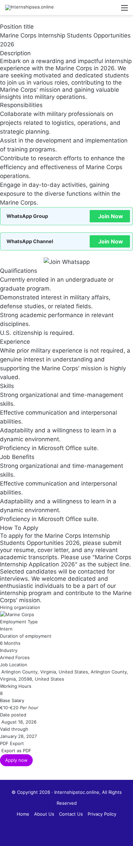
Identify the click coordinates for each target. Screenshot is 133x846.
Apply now (16, 760)
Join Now (110, 216)
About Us (44, 814)
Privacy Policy (102, 814)
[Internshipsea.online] (29, 7)
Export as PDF (15, 750)
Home (23, 814)
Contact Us (71, 814)
